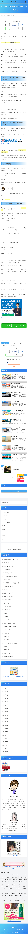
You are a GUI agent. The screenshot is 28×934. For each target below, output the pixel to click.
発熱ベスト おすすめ (7, 603)
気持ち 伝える (5, 589)
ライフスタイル (5, 343)
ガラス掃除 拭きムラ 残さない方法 (10, 583)
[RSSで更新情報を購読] (14, 365)
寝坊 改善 (4, 613)
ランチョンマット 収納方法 (9, 626)
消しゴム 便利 (5, 633)
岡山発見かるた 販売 (7, 656)
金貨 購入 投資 (6, 616)
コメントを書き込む (14, 491)
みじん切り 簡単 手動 (7, 566)
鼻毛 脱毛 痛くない (7, 646)
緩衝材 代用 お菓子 (7, 653)
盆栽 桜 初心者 (6, 636)
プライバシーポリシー (20, 929)
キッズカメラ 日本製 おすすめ (9, 576)
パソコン (20, 343)
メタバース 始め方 (6, 569)
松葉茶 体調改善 (6, 579)
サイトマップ (7, 929)
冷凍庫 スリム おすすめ (8, 586)
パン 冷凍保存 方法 (7, 573)
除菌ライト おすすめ (7, 563)
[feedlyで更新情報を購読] (20, 362)
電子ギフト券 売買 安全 (8, 599)
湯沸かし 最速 (5, 640)
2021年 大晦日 (6, 609)
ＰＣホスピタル (5, 143)
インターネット (14, 343)
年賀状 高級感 (5, 650)
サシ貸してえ (14, 1)
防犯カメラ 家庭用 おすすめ (9, 623)
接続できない (5, 345)
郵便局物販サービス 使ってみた (10, 559)
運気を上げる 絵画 (6, 606)
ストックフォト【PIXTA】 (14, 855)
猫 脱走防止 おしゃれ (7, 596)
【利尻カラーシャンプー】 (14, 921)
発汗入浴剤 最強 (6, 619)
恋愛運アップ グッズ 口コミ (9, 593)
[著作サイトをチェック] (7, 362)
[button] (18, 28)
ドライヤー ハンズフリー (8, 629)
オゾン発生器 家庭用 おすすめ (9, 643)
